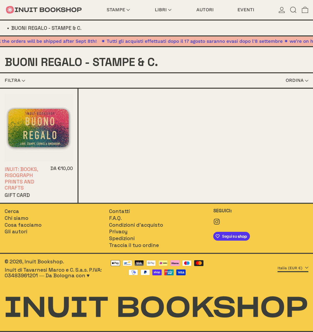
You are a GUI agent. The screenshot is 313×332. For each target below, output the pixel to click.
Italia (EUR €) (291, 268)
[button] (293, 10)
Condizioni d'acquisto (136, 225)
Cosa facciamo (23, 225)
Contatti (119, 211)
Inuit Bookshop (43, 261)
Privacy (118, 231)
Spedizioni (122, 238)
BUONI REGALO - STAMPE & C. (46, 28)
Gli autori (16, 231)
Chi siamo (16, 218)
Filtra (13, 80)
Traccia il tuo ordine (134, 245)
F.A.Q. (115, 218)
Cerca (12, 211)
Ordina (295, 80)
